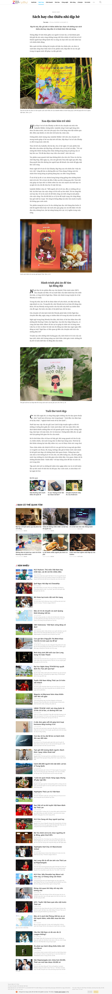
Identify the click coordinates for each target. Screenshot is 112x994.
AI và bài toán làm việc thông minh (81, 527)
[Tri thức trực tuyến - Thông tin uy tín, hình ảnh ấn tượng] (20, 2)
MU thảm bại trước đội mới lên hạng (48, 597)
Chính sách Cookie (60, 992)
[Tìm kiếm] (100, 2)
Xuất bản (33, 2)
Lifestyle (80, 2)
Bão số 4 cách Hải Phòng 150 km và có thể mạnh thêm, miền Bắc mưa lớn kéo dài (49, 918)
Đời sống (73, 2)
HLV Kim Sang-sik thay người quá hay (49, 819)
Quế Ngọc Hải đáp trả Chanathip (46, 584)
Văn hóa (57, 2)
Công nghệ (65, 2)
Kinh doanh (49, 2)
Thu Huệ (45, 22)
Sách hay (41, 2)
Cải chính (87, 2)
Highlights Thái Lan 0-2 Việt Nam (47, 792)
